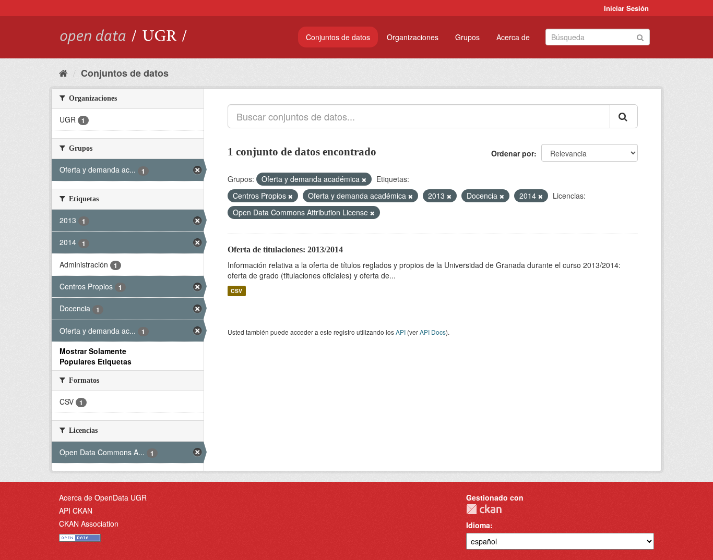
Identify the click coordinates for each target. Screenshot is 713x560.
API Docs (433, 331)
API (401, 331)
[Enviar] (640, 36)
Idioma (478, 525)
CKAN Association (88, 523)
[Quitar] (364, 179)
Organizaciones (412, 37)
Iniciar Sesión (626, 8)
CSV (236, 291)
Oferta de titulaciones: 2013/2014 (285, 249)
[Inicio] (63, 72)
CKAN (484, 509)
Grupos (467, 37)
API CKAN (75, 510)
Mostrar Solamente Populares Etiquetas (96, 356)
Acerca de (513, 37)
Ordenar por (512, 153)
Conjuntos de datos (338, 37)
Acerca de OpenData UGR (103, 497)
